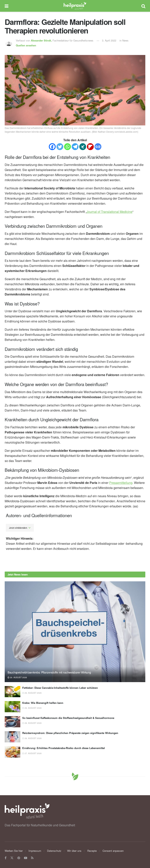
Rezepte (92, 851)
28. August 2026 (33, 723)
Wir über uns (74, 851)
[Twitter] (59, 146)
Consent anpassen (113, 851)
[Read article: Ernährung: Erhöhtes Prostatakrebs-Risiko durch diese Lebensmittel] (12, 751)
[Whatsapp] (67, 146)
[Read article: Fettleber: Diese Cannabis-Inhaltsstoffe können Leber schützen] (12, 691)
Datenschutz (54, 851)
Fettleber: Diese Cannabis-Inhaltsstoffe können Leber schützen (60, 688)
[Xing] (82, 146)
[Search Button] (143, 6)
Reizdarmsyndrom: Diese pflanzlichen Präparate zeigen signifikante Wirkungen (70, 733)
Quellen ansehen (26, 45)
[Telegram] (75, 146)
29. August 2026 (18, 677)
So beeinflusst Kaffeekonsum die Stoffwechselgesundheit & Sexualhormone (68, 718)
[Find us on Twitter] (11, 858)
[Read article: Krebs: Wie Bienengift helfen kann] (12, 706)
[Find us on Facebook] (5, 858)
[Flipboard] (90, 146)
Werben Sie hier (14, 851)
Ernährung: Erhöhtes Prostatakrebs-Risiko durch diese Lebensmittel (63, 748)
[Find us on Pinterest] (18, 858)
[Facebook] (52, 146)
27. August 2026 (33, 753)
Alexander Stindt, (42, 40)
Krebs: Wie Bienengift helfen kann (42, 703)
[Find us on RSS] (32, 858)
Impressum (35, 851)
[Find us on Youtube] (25, 858)
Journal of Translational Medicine (109, 211)
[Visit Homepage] (75, 6)
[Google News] (98, 146)
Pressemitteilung (120, 482)
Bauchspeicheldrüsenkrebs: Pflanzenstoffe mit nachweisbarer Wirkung (49, 672)
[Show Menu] (6, 6)
